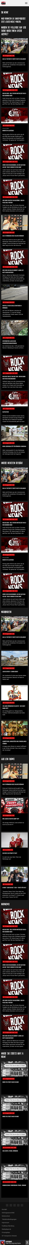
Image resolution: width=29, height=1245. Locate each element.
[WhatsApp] (18, 1205)
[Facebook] (7, 1205)
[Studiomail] (22, 1205)
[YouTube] (14, 1205)
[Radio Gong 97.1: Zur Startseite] (12, 3)
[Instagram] (11, 1205)
